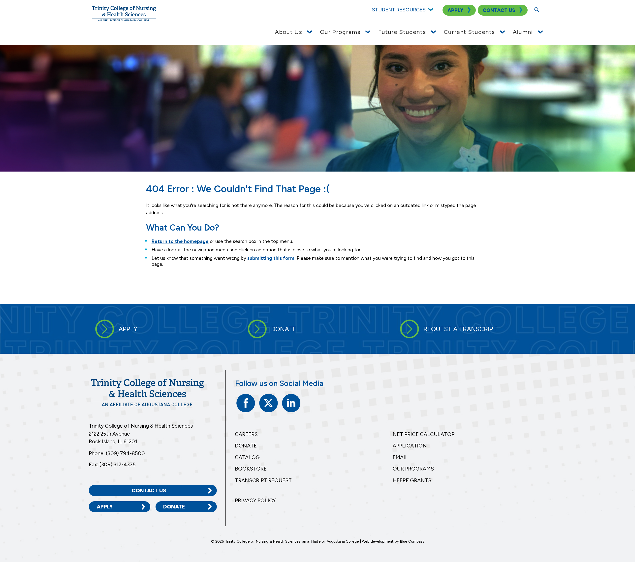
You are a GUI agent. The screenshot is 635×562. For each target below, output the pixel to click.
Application (410, 446)
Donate (174, 506)
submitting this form (270, 258)
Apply (105, 506)
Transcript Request (263, 480)
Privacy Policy (255, 500)
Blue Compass (412, 541)
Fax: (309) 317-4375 (112, 464)
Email (400, 457)
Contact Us (149, 490)
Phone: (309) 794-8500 (117, 453)
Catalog (247, 457)
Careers (246, 434)
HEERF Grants (412, 480)
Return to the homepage (180, 241)
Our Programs (413, 469)
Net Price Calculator (424, 434)
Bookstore (251, 469)
